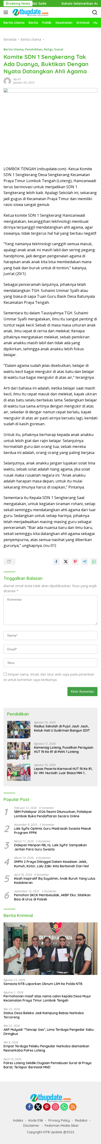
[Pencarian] (94, 12)
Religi (48, 49)
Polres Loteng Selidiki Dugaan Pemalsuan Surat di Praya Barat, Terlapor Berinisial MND (47, 1065)
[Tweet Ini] (65, 561)
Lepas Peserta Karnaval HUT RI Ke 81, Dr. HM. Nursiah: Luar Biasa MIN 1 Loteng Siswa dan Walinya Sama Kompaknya (63, 771)
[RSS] (73, 1107)
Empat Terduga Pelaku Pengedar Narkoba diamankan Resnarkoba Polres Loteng (46, 1048)
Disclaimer (31, 1125)
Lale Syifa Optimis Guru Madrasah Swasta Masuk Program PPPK (52, 830)
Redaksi (81, 1120)
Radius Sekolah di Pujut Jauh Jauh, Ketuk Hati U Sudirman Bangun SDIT (62, 728)
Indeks (18, 1120)
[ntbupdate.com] (30, 12)
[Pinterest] (46, 1107)
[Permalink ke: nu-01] (7, 80)
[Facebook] (29, 1107)
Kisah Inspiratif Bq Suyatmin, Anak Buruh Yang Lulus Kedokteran (54, 880)
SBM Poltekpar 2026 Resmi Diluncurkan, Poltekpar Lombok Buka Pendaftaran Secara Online (53, 814)
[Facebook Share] (56, 561)
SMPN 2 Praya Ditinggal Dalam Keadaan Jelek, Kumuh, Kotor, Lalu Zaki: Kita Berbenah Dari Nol (51, 864)
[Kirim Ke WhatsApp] (93, 561)
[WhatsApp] (64, 1107)
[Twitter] (38, 1107)
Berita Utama (13, 49)
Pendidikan (33, 49)
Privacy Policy (59, 1120)
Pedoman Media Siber (62, 1125)
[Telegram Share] (84, 561)
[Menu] (7, 12)
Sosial (58, 49)
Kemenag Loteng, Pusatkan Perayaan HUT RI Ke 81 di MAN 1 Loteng (63, 749)
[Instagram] (55, 1107)
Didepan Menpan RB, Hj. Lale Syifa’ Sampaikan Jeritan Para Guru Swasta (50, 847)
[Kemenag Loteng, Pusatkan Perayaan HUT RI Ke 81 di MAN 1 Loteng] (19, 751)
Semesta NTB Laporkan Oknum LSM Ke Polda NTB (43, 984)
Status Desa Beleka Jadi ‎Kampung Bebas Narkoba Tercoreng (44, 1015)
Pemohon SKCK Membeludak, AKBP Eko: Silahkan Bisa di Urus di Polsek (52, 897)
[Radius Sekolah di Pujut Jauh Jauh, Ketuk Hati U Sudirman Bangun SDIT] (19, 729)
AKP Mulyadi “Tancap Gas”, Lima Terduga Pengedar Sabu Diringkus (49, 1031)
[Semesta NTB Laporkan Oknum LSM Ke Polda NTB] (50, 948)
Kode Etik (35, 1120)
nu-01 (17, 79)
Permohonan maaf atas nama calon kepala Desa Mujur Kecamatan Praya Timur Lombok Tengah (47, 998)
